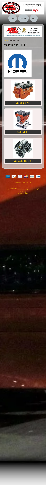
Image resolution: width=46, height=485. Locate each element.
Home (6, 40)
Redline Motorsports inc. (25, 189)
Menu (12, 18)
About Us (27, 182)
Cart (33, 18)
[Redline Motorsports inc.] (23, 13)
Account (23, 18)
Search (18, 182)
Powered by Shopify (23, 193)
